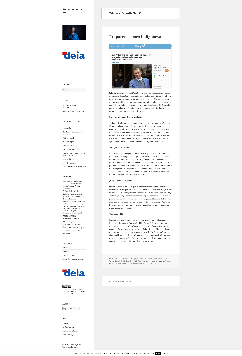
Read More (165, 353)
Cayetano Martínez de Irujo (142, 259)
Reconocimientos (68, 255)
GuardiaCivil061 (131, 261)
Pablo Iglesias (69, 215)
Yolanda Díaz (72, 231)
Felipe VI (82, 204)
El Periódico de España (69, 201)
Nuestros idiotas (68, 159)
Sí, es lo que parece (69, 142)
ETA (63, 204)
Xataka (66, 231)
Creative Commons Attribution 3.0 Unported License (73, 293)
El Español (65, 196)
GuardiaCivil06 (120, 261)
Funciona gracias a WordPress (120, 281)
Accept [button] (158, 353)
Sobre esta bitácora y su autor (73, 111)
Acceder (65, 323)
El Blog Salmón (66, 188)
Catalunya (65, 186)
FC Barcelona (76, 204)
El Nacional (66, 199)
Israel (83, 206)
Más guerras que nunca (70, 149)
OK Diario (117, 263)
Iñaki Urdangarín (144, 261)
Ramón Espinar (126, 263)
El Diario (79, 194)
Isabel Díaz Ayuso (76, 206)
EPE (84, 201)
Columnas (66, 251)
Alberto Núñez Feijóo (68, 181)
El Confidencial (70, 191)
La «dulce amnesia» (69, 163)
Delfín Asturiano (158, 259)
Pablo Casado (78, 213)
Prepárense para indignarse (135, 36)
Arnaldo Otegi (65, 183)
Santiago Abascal (67, 224)
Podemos (79, 219)
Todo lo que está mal (69, 146)
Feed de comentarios (69, 331)
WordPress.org (67, 335)
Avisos (64, 248)
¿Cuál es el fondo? (68, 138)
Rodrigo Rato (137, 263)
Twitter (67, 227)
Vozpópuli (80, 227)
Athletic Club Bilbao (76, 184)
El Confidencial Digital (69, 194)
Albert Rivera (78, 181)
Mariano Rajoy (68, 213)
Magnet (73, 211)
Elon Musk (73, 199)
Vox (74, 228)
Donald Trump (74, 186)
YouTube (78, 231)
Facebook (68, 204)
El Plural (79, 201)
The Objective (78, 224)
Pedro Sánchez (69, 218)
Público (65, 221)
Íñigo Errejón (66, 233)
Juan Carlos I (66, 208)
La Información (76, 208)
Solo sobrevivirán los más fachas (74, 167)
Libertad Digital (66, 211)
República (73, 222)
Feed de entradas (68, 327)
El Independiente (76, 196)
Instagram (65, 206)
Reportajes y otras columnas (72, 259)
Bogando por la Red (72, 11)
